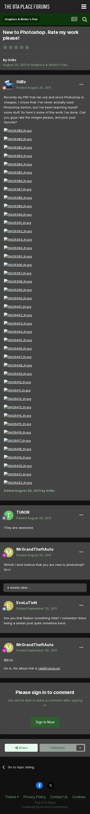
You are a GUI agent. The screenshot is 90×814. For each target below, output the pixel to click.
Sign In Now (45, 722)
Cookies (78, 797)
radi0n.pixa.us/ (49, 668)
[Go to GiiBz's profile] (8, 85)
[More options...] (81, 85)
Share (23, 748)
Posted (33, 87)
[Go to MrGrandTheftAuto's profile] (8, 552)
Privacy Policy (35, 797)
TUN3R (23, 512)
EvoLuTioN (26, 602)
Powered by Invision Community (45, 807)
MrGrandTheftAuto (35, 549)
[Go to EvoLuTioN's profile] (8, 606)
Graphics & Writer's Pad (49, 65)
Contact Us (59, 797)
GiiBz (12, 60)
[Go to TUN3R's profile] (8, 515)
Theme (11, 797)
